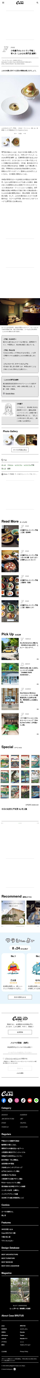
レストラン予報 (29, 465)
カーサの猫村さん (7, 1211)
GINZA (3, 1332)
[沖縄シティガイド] (13, 913)
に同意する (16, 1058)
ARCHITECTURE (7, 1119)
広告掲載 (4, 1351)
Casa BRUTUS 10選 (8, 1233)
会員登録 (20, 1032)
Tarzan (22, 1335)
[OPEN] (3, 2)
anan (3, 1326)
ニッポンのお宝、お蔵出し (10, 1190)
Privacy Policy (24, 1351)
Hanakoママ (23, 1338)
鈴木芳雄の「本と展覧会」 (10, 1160)
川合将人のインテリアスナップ (11, 1167)
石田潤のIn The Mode (8, 1175)
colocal (3, 1338)
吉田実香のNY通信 (7, 1163)
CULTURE (24, 1127)
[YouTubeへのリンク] (30, 1100)
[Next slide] (38, 926)
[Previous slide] (2, 926)
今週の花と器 (5, 1237)
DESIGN (4, 1115)
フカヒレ (10, 465)
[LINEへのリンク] (36, 1100)
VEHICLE (5, 1127)
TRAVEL (23, 1123)
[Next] (24, 133)
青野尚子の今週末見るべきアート (12, 1148)
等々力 (3, 468)
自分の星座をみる (20, 997)
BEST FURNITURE (8, 1258)
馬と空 (3, 1215)
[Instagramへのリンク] (17, 1100)
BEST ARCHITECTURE (9, 1254)
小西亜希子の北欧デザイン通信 (11, 1179)
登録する (20, 1068)
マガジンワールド (25, 1345)
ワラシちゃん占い (7, 1240)
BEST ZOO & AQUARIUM (10, 1266)
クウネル (4, 1342)
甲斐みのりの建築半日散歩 (10, 1141)
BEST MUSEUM (7, 1262)
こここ (22, 1342)
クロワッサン (24, 1329)
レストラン (18, 465)
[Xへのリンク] (10, 1100)
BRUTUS (22, 1326)
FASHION (23, 1115)
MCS (2, 1345)
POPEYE (4, 1329)
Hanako (22, 1332)
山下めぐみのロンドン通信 (10, 1171)
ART (21, 1119)
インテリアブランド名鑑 (9, 1194)
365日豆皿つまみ (7, 1229)
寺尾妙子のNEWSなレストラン (11, 1156)
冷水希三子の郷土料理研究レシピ (12, 1198)
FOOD (3, 1123)
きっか (3, 465)
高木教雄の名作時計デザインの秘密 (13, 1186)
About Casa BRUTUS (12, 1315)
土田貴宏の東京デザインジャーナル (13, 1152)
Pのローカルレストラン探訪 (10, 1182)
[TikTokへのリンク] (23, 1100)
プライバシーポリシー (12, 1058)
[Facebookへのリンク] (3, 1100)
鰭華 (8, 468)
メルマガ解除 (20, 1073)
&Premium (4, 1335)
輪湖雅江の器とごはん (8, 1144)
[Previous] (15, 133)
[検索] (37, 2)
